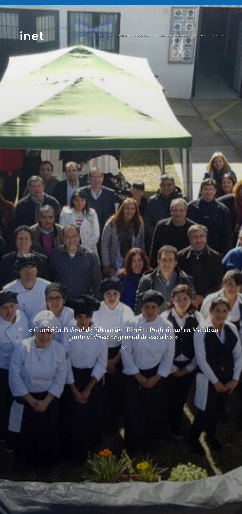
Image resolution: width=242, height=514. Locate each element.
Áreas (165, 35)
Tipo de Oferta (144, 35)
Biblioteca (182, 35)
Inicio (101, 35)
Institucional (118, 35)
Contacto (216, 35)
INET (35, 35)
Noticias (199, 35)
